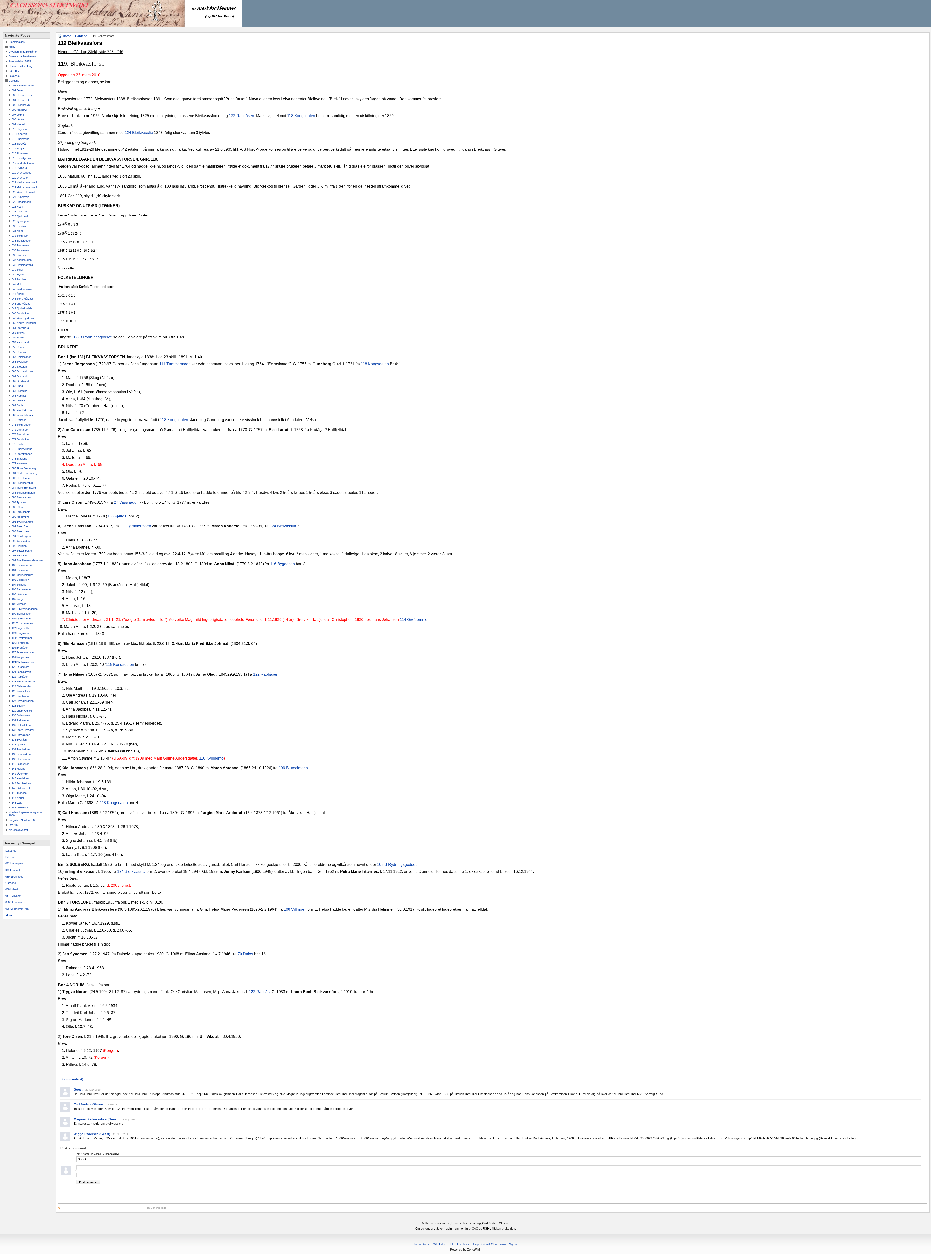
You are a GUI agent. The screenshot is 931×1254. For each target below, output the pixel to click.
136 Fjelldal (18, 744)
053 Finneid (18, 337)
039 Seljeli (17, 269)
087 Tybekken (20, 502)
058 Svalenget (20, 361)
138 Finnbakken (21, 754)
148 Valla (17, 802)
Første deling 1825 (20, 61)
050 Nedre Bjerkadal (24, 322)
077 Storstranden (22, 453)
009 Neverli (18, 124)
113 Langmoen (20, 633)
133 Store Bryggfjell (23, 730)
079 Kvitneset (20, 463)
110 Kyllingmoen (21, 618)
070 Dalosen (19, 419)
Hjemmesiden (17, 41)
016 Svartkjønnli (21, 158)
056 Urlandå (19, 352)
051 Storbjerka (20, 327)
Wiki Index (439, 1244)
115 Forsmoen (20, 642)
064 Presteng (19, 390)
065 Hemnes (19, 395)
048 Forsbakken (21, 313)
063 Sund (17, 385)
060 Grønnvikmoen (23, 371)
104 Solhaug (19, 584)
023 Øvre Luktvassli (23, 192)
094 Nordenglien (21, 536)
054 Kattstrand (20, 342)
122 (252, 992)
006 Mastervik (20, 109)
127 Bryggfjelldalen (23, 700)
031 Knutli (17, 230)
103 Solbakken (20, 579)
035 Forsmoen (20, 250)
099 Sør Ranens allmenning (28, 560)
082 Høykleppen (21, 478)
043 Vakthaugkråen (23, 289)
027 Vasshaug (20, 211)
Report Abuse (422, 1244)
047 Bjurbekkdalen (22, 308)
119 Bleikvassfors (23, 662)
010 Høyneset (20, 129)
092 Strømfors (20, 526)
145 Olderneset (21, 788)
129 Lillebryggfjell (22, 710)
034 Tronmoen (20, 245)
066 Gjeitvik (18, 400)
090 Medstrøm (20, 516)
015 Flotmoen (20, 153)
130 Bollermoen (21, 715)
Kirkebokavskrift (18, 829)
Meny (12, 46)
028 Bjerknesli (20, 216)
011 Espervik (19, 134)
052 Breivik (18, 332)
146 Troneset (19, 793)
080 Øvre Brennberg (24, 468)
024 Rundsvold (20, 197)
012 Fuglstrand (20, 138)
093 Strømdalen (21, 531)
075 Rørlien (18, 444)
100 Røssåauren (22, 565)
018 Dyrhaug (19, 167)
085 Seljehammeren (23, 492)
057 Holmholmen (21, 356)
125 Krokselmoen (22, 691)
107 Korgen (18, 599)
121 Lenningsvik (21, 671)
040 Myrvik (18, 274)
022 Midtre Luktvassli (24, 187)
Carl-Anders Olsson (88, 1104)
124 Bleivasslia (283, 526)
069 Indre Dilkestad (23, 415)
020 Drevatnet (20, 177)
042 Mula (17, 284)
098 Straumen (20, 555)
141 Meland (18, 768)
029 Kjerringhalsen (22, 221)
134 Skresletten (21, 734)
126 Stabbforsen (21, 696)
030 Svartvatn (20, 226)
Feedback (463, 1244)
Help (451, 1244)
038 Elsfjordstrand (22, 264)
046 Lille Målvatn (21, 303)
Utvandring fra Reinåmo (23, 51)
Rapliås (263, 992)
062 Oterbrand (20, 381)
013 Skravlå (19, 143)
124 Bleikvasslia (21, 686)
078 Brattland (19, 458)
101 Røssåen (20, 570)
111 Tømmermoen (22, 623)
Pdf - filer (14, 71)
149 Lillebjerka (20, 807)
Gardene (14, 80)
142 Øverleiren (20, 773)
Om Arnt (13, 824)
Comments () (72, 1079)
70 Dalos (245, 954)
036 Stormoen (20, 255)
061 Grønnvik (20, 376)
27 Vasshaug (125, 502)
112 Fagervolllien (21, 628)
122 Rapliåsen (241, 116)
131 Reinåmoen (21, 720)
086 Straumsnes (21, 497)
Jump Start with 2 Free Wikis (489, 1244)
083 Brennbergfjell (22, 482)
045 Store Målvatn (22, 298)
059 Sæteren (19, 366)
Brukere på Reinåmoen (22, 56)
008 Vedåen (18, 119)
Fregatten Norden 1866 (22, 820)
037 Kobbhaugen (22, 260)
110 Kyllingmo (211, 758)
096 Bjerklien (19, 545)
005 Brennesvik (21, 104)
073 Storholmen (21, 434)
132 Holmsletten (21, 725)
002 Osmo (18, 90)
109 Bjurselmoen (21, 613)
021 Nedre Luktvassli (24, 182)
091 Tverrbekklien (22, 521)
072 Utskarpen (20, 429)
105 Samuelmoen (22, 589)
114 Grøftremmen (22, 637)
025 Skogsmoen (21, 201)
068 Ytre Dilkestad (22, 410)
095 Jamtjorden (21, 541)
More (9, 915)
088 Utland (18, 507)
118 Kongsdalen (21, 657)
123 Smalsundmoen (23, 681)
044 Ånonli (18, 293)
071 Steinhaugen (21, 424)
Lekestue (14, 75)
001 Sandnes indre (23, 85)
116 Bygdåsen (20, 647)
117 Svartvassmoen (23, 652)
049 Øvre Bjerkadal (23, 318)
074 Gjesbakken (21, 439)
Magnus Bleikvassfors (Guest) (96, 1119)
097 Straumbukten (22, 550)
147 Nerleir (18, 797)
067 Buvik (17, 405)
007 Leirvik (18, 114)
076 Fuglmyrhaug (22, 448)
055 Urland (18, 347)
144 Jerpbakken (21, 783)
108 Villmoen (19, 604)
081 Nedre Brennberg (24, 473)
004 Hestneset (20, 100)
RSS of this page (156, 1208)
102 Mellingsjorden (22, 574)
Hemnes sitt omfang (20, 66)
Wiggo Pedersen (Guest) (92, 1134)
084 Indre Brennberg (24, 487)
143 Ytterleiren (20, 778)
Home (67, 36)
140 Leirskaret (20, 763)
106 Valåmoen (20, 594)
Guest (78, 1089)
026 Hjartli (17, 206)
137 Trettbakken (21, 749)
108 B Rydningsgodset (25, 608)
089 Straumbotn (21, 511)
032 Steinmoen (20, 235)
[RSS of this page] (101, 1208)
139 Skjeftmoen (21, 759)
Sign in (513, 1244)
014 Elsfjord (18, 148)
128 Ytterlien (19, 705)
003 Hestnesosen (22, 95)
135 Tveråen (19, 739)
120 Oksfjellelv (20, 667)
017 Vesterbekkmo (23, 163)
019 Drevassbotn (22, 172)
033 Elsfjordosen (21, 240)
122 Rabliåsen (20, 676)
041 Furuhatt (19, 279)
